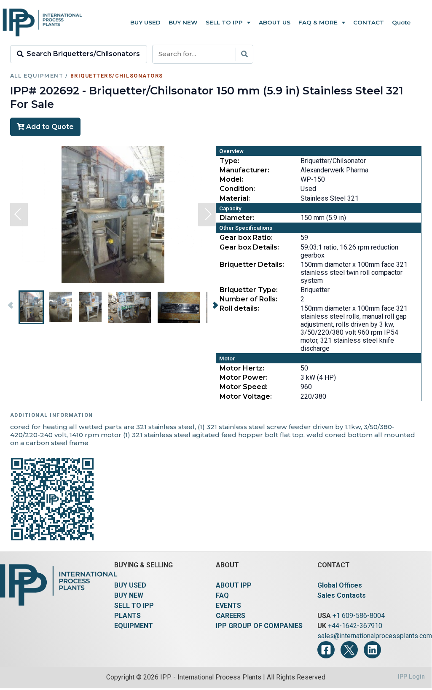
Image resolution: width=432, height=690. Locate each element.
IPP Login (411, 676)
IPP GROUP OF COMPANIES (259, 626)
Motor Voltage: (246, 396)
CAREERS (230, 616)
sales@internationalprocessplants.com (374, 636)
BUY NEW (128, 595)
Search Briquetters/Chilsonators (83, 54)
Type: (229, 161)
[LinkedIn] (372, 649)
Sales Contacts (341, 595)
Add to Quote (49, 127)
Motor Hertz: (242, 368)
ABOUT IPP (234, 585)
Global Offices (339, 585)
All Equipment (36, 75)
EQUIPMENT (133, 626)
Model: (231, 179)
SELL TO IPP (134, 605)
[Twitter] (349, 649)
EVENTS (228, 605)
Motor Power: (244, 377)
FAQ (222, 595)
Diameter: (237, 218)
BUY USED (130, 585)
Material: (235, 198)
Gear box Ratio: (246, 238)
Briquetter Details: (252, 264)
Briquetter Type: (249, 290)
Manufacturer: (244, 170)
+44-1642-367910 (355, 626)
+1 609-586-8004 (359, 616)
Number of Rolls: (248, 299)
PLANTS (127, 616)
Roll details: (239, 308)
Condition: (237, 189)
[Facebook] (326, 649)
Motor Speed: (244, 387)
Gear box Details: (249, 247)
